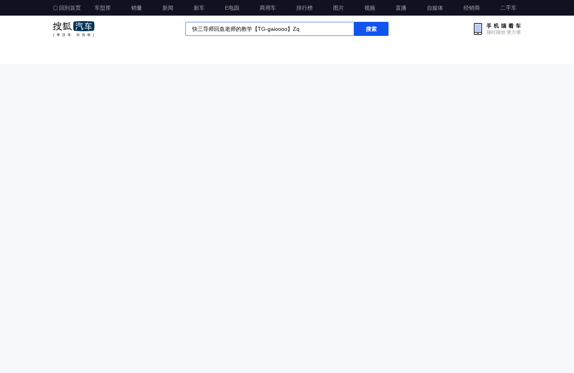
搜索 (371, 29)
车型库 (102, 8)
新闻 (167, 8)
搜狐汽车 (73, 29)
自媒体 (435, 8)
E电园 (232, 8)
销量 (136, 8)
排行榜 (304, 8)
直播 (401, 8)
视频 (369, 8)
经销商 (471, 8)
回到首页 (70, 8)
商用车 (268, 8)
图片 (338, 8)
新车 (199, 8)
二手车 (508, 8)
